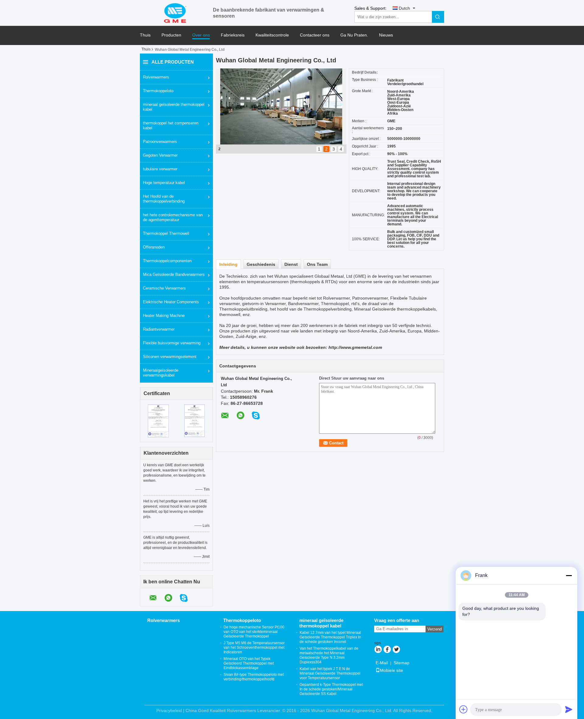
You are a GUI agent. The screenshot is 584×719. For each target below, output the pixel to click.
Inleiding (228, 264)
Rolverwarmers (156, 77)
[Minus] (568, 575)
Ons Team (317, 264)
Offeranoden (154, 247)
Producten (171, 35)
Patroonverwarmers (160, 141)
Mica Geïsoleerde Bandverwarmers (174, 274)
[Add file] (463, 709)
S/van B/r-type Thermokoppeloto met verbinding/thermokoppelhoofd (254, 676)
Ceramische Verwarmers (164, 288)
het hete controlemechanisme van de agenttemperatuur (173, 217)
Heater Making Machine (164, 315)
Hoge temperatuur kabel (164, 182)
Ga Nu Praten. (354, 35)
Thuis (145, 35)
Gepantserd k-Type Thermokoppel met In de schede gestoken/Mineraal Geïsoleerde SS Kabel (331, 689)
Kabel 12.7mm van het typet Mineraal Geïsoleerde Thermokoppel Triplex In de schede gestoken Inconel (330, 637)
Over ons (201, 35)
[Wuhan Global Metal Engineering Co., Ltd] (176, 12)
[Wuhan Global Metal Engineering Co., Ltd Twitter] (396, 650)
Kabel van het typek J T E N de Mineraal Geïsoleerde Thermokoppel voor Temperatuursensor (330, 673)
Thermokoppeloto (158, 91)
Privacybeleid (169, 710)
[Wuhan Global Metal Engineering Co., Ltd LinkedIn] (378, 650)
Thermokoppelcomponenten (167, 261)
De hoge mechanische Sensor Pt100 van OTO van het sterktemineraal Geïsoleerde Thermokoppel (254, 631)
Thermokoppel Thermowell (166, 233)
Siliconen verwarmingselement (169, 356)
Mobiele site (391, 670)
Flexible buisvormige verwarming (171, 343)
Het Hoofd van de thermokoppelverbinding (164, 198)
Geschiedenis (261, 264)
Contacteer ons (314, 35)
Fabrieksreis (233, 35)
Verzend (434, 629)
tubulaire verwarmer (160, 169)
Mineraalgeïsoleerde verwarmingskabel (160, 372)
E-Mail (382, 662)
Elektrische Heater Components (171, 302)
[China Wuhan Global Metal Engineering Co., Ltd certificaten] (158, 420)
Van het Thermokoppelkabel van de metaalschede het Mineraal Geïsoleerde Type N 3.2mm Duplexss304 (329, 655)
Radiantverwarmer (159, 329)
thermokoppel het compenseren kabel (170, 125)
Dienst (291, 264)
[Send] (569, 709)
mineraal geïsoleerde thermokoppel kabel (173, 107)
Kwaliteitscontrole (272, 35)
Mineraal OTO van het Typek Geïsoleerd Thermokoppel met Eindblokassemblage (249, 663)
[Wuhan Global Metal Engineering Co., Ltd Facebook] (387, 650)
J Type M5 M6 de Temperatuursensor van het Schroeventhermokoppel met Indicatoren (254, 647)
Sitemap (401, 662)
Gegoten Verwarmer (160, 155)
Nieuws (386, 35)
